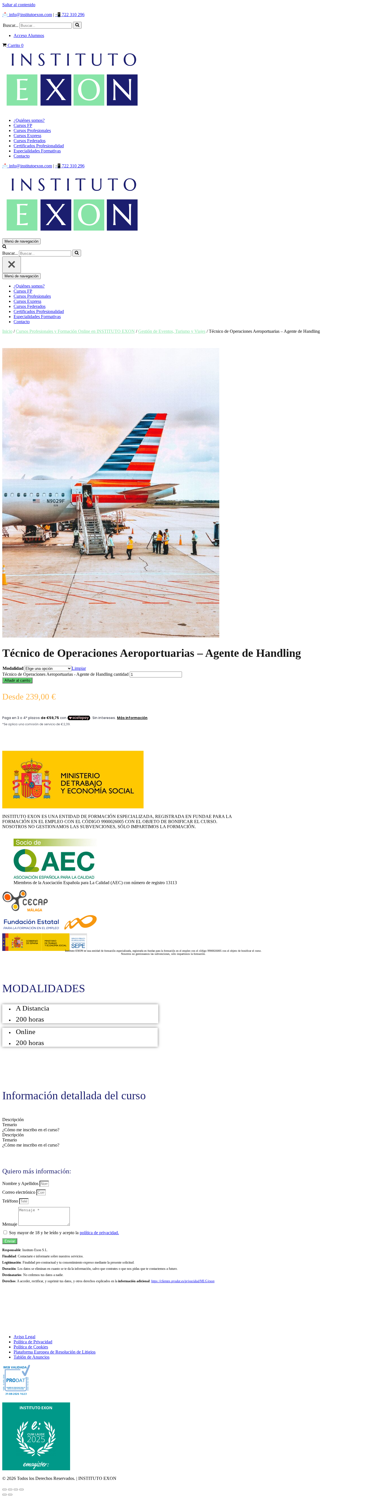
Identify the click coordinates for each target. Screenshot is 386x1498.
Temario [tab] (9, 1124)
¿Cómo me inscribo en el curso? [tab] (30, 1129)
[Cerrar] (11, 264)
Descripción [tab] (13, 1119)
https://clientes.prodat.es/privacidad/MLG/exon (182, 1281)
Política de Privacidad (33, 1341)
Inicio (7, 331)
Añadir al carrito (17, 680)
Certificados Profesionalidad (39, 145)
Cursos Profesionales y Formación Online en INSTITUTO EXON (75, 331)
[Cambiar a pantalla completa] (10, 1489)
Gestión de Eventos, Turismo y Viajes (171, 331)
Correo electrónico (19, 1192)
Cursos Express (27, 135)
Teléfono (10, 1201)
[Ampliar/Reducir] (4, 1489)
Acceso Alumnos (29, 35)
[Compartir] (16, 1489)
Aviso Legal (24, 1336)
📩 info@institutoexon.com (27, 14)
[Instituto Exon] (193, 80)
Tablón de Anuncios (31, 1357)
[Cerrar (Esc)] (21, 1489)
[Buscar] (77, 25)
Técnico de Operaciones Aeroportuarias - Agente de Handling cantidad (65, 674)
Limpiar (79, 668)
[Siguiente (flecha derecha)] (10, 1494)
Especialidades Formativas (37, 150)
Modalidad (13, 668)
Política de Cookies (31, 1346)
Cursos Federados (29, 140)
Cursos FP (23, 125)
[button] (77, 25)
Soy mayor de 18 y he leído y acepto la (64, 1232)
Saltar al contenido (18, 4)
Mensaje (10, 1224)
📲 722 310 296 (69, 14)
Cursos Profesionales (32, 130)
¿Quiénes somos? (29, 120)
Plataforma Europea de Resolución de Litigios (55, 1352)
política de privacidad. (99, 1232)
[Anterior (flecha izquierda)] (4, 1494)
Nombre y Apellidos (21, 1183)
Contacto (22, 156)
